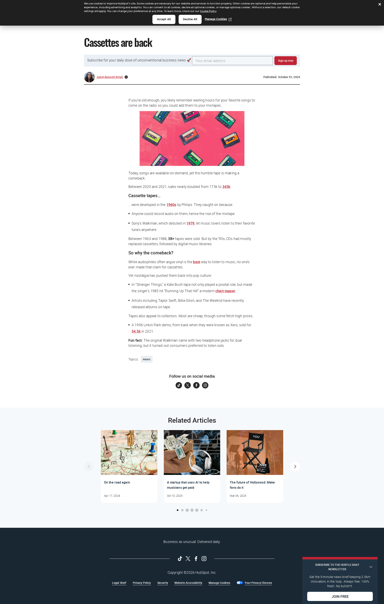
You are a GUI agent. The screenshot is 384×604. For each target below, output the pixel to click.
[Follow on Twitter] (187, 385)
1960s (171, 204)
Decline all (190, 19)
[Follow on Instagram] (205, 385)
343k (226, 186)
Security (162, 583)
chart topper (225, 290)
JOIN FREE (340, 596)
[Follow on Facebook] (196, 385)
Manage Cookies (216, 19)
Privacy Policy (142, 583)
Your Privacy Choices (258, 583)
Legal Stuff (119, 583)
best (196, 261)
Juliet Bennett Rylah (109, 77)
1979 (190, 223)
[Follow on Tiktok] (179, 385)
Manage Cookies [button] (219, 583)
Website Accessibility (188, 583)
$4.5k (136, 331)
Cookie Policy (208, 11)
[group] (129, 466)
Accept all (164, 19)
